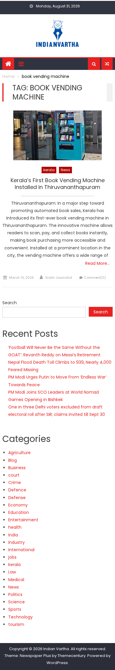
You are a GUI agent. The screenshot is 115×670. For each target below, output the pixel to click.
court (13, 475)
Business (17, 468)
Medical (16, 580)
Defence (17, 490)
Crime (14, 482)
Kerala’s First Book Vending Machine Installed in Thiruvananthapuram (58, 184)
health (15, 527)
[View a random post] (107, 64)
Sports (14, 609)
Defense (17, 498)
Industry (16, 542)
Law (12, 572)
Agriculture (19, 453)
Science (16, 602)
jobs (12, 557)
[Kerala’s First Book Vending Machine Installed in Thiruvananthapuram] (57, 135)
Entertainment (23, 520)
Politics (15, 594)
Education (18, 512)
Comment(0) (95, 277)
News (65, 169)
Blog (12, 460)
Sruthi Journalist (58, 277)
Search (9, 303)
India (13, 535)
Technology (20, 617)
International (21, 550)
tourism (16, 624)
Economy (18, 505)
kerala (49, 169)
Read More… (97, 263)
